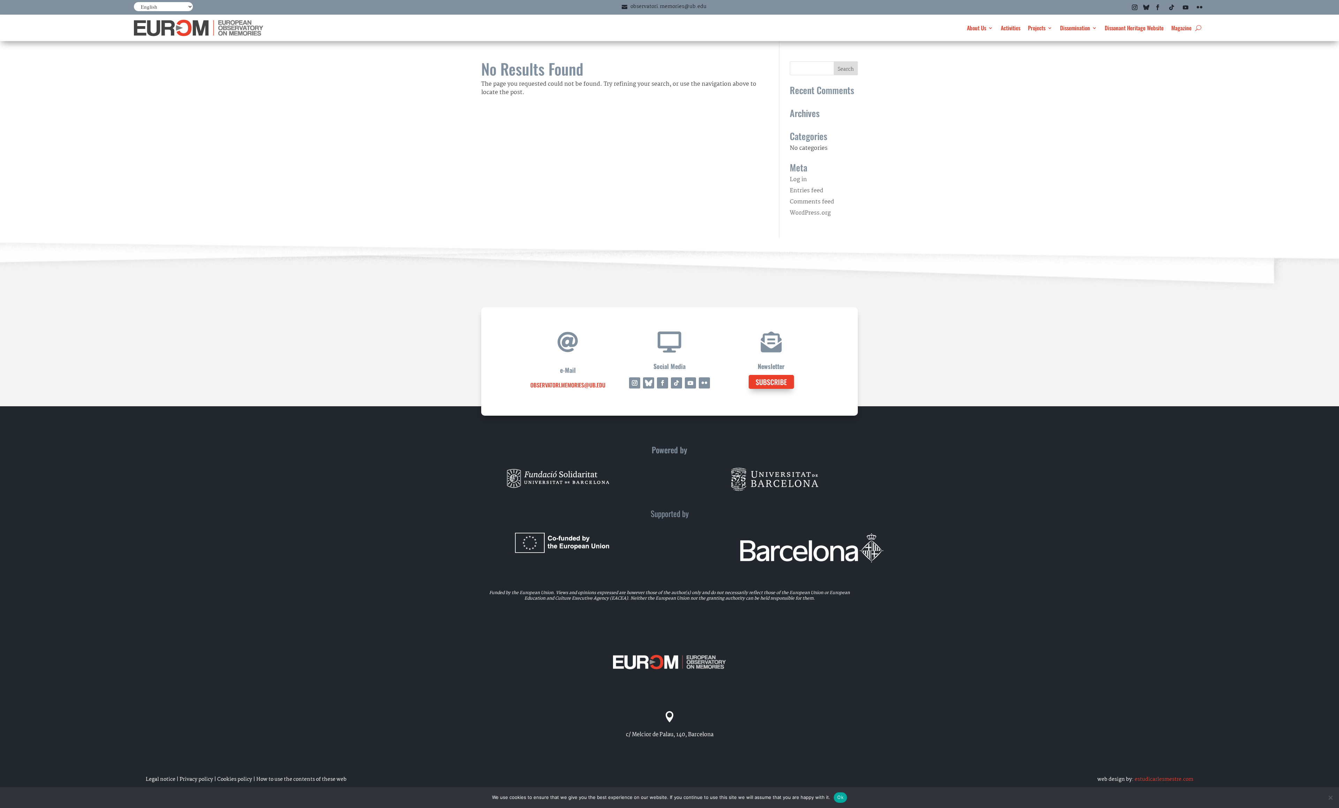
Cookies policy (234, 779)
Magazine (1181, 28)
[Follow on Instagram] (1134, 7)
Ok (840, 797)
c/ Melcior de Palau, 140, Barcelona (669, 734)
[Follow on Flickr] (1199, 7)
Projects (1036, 28)
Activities (1010, 28)
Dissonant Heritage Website (1134, 28)
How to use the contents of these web (301, 779)
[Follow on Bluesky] (1146, 7)
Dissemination (1075, 28)
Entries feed (806, 190)
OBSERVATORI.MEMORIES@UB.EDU (567, 385)
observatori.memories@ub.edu (668, 6)
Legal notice (160, 779)
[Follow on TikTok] (1171, 7)
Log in (798, 179)
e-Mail (568, 370)
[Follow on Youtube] (1185, 7)
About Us (976, 28)
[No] (1330, 797)
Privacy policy (196, 779)
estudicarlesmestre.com (1164, 779)
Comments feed (812, 202)
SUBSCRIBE (771, 382)
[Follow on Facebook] (1157, 7)
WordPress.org (810, 213)
